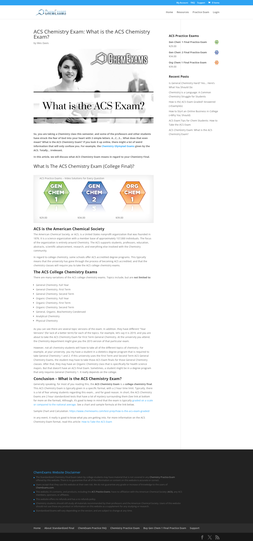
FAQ (193, 3)
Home (169, 12)
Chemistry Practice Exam (162, 477)
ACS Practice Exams (101, 491)
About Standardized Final (59, 528)
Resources (183, 12)
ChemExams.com (45, 487)
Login (216, 12)
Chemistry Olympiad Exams (118, 146)
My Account (182, 3)
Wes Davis (43, 43)
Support (201, 3)
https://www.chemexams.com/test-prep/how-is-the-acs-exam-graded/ (109, 411)
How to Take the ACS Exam (97, 421)
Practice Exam (201, 12)
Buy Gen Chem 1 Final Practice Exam (164, 528)
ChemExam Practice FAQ (92, 528)
